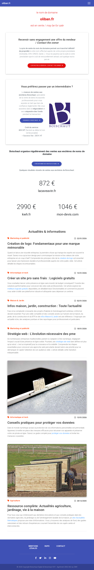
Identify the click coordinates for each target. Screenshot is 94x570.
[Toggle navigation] (89, 3)
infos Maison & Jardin (49, 317)
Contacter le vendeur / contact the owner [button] (46, 65)
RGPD (47, 546)
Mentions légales (33, 547)
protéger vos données (61, 433)
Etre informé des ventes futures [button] (46, 164)
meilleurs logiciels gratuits (17, 289)
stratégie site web (63, 342)
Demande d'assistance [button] (30, 120)
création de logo (66, 258)
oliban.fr (47, 19)
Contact (60, 546)
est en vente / (47, 25)
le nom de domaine (47, 12)
